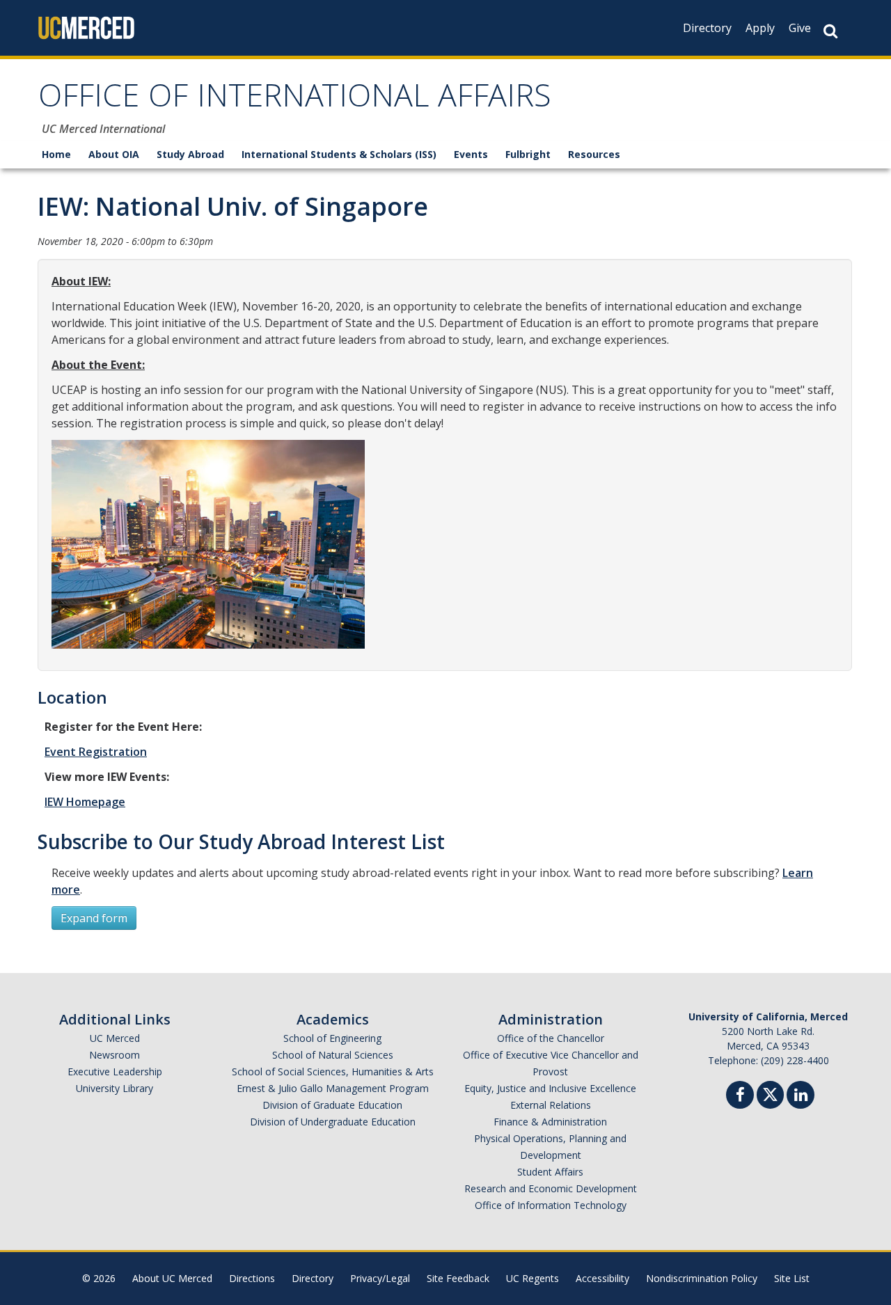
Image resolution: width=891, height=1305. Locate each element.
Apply (760, 27)
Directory (707, 27)
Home (56, 154)
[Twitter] (770, 1093)
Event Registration (96, 751)
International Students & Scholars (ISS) (339, 154)
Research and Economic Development (550, 1188)
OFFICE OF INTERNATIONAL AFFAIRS (294, 100)
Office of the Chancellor (550, 1038)
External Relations (550, 1105)
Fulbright (528, 154)
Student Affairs (550, 1171)
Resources (594, 154)
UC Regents (532, 1278)
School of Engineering (332, 1038)
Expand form (94, 918)
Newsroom (114, 1054)
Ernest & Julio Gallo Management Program (333, 1088)
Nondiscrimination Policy (701, 1278)
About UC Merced (172, 1278)
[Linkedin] (800, 1096)
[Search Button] (830, 31)
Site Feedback (458, 1278)
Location (72, 697)
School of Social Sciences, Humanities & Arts (333, 1071)
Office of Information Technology (550, 1205)
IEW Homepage (85, 801)
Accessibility (602, 1278)
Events (471, 154)
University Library (114, 1088)
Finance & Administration (550, 1121)
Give (800, 27)
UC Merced (115, 1038)
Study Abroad (190, 154)
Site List (792, 1278)
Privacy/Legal (380, 1278)
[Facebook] (740, 1096)
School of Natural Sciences (332, 1054)
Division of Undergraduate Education (333, 1121)
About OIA (113, 154)
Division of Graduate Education (332, 1105)
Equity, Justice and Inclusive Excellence (550, 1088)
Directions (252, 1278)
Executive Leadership (115, 1071)
